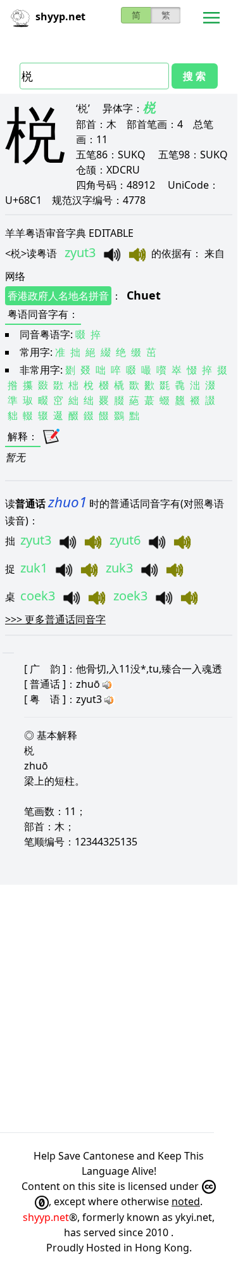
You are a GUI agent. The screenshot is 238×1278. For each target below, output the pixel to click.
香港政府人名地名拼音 (58, 296)
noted (186, 1201)
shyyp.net (46, 1217)
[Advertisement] (118, 1008)
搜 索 (194, 76)
